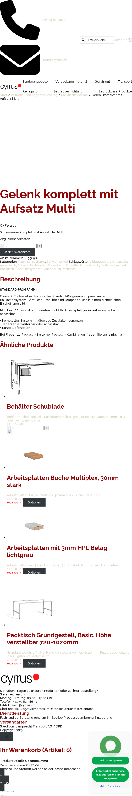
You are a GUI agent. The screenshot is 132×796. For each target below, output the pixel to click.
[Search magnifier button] (83, 40)
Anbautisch (8, 265)
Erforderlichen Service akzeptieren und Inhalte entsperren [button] (111, 775)
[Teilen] (8, 791)
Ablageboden (100, 261)
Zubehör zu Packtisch (60, 269)
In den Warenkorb (17, 252)
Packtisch (7, 269)
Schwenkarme (57, 261)
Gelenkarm (56, 265)
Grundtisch (74, 265)
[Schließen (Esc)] (12, 791)
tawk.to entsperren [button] (111, 760)
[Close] (6, 736)
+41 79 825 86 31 (55, 20)
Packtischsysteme (74, 95)
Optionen (34, 502)
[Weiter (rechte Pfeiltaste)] (5, 795)
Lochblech (91, 265)
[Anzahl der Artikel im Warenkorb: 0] (130, 40)
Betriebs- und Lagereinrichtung (34, 95)
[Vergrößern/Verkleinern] (1, 791)
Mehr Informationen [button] (110, 786)
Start (3, 95)
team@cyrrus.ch (55, 60)
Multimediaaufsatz (114, 265)
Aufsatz (23, 265)
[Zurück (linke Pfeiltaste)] (1, 795)
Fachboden (38, 265)
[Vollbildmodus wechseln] (5, 791)
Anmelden (121, 40)
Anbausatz (119, 261)
